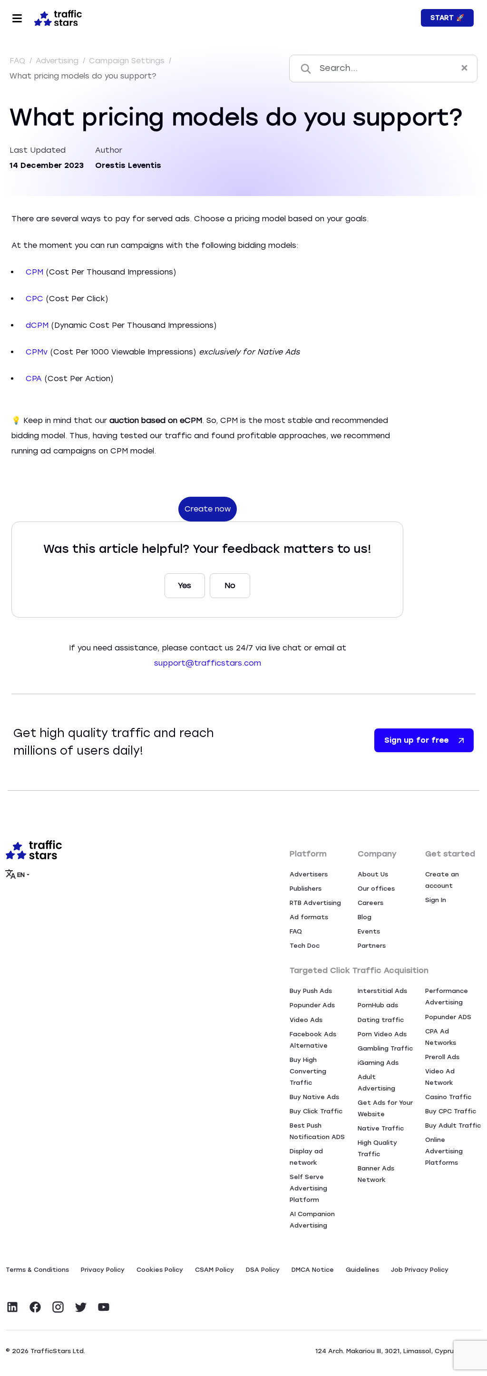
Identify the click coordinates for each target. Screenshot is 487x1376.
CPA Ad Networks (440, 1037)
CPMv (37, 351)
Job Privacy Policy (419, 1269)
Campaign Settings (128, 60)
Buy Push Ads (311, 990)
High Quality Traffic (377, 1148)
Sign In (435, 900)
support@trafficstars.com (207, 663)
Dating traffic (381, 1019)
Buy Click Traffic (316, 1111)
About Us (373, 874)
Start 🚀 (447, 18)
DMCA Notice (313, 1269)
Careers (370, 902)
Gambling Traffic (385, 1048)
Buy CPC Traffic (450, 1111)
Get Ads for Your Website (385, 1108)
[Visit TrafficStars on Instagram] (58, 1307)
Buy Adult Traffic (453, 1125)
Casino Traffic (448, 1097)
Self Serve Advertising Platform (308, 1188)
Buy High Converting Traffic (308, 1071)
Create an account (442, 880)
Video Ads (306, 1019)
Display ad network (306, 1157)
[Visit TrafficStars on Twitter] (81, 1307)
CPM (34, 271)
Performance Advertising (446, 996)
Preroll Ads (442, 1057)
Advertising (58, 60)
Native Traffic (381, 1128)
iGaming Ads (378, 1062)
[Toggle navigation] (17, 18)
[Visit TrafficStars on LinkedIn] (12, 1307)
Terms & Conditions (37, 1269)
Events (369, 931)
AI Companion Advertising (312, 1219)
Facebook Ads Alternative (313, 1040)
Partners (372, 945)
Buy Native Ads (314, 1097)
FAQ (19, 60)
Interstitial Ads (382, 990)
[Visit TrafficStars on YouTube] (103, 1307)
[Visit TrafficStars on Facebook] (35, 1307)
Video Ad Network (440, 1077)
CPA (34, 378)
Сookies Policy (159, 1269)
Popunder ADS (448, 1017)
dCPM (37, 325)
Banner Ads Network (376, 1174)
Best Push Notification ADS (317, 1131)
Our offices (376, 888)
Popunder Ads (312, 1005)
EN (21, 874)
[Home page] (56, 17)
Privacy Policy (103, 1269)
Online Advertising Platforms (444, 1151)
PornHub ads (378, 1005)
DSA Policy (263, 1269)
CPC (34, 298)
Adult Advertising (376, 1082)
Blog (364, 917)
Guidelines (362, 1269)
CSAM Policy (214, 1269)
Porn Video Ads (382, 1034)
